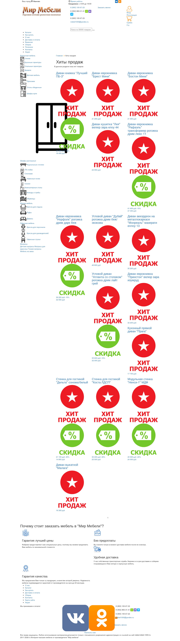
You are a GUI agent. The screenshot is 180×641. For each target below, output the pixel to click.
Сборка (28, 44)
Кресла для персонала (35, 227)
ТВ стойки (28, 169)
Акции (27, 52)
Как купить (29, 34)
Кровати (27, 70)
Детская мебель (33, 75)
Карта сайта (30, 600)
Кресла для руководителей (37, 233)
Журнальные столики (35, 164)
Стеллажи (28, 173)
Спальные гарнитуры (33, 66)
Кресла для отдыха (34, 207)
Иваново (36, 1)
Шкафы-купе (31, 93)
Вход (129, 12)
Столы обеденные (34, 87)
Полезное (29, 47)
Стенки (27, 58)
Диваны (29, 218)
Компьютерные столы (33, 187)
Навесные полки (33, 178)
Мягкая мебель (26, 203)
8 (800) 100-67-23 (77, 7)
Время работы (76, 1)
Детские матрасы (27, 246)
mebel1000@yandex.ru (79, 22)
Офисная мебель (27, 223)
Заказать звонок (104, 7)
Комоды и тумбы (33, 192)
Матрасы (23, 244)
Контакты (28, 49)
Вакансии (29, 42)
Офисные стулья (33, 239)
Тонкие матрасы (34, 249)
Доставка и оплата (32, 39)
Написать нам (90, 632)
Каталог (28, 32)
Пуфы (29, 212)
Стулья (27, 183)
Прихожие (30, 81)
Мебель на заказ (27, 251)
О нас (27, 37)
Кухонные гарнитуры (32, 62)
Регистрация (132, 15)
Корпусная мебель (27, 55)
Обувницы (30, 198)
